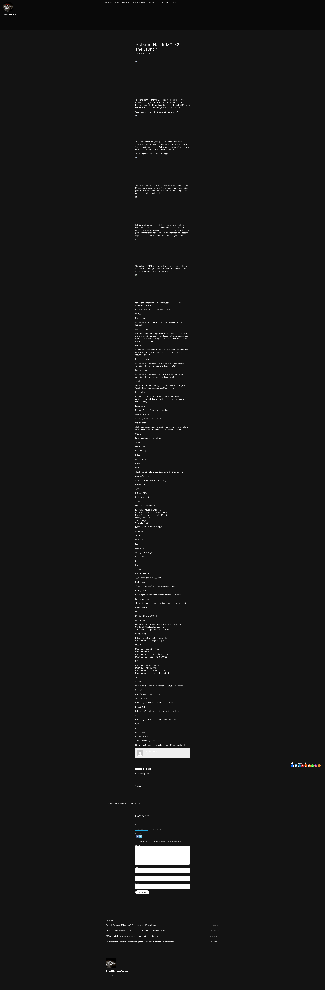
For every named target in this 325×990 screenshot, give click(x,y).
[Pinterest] (302, 765)
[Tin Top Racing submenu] (169, 2)
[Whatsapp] (312, 765)
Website (137, 883)
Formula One (152, 54)
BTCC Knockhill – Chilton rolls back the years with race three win (133, 936)
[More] (319, 765)
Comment (138, 845)
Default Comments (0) (141, 829)
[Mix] (309, 765)
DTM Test (213, 803)
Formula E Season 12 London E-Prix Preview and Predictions (131, 925)
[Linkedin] (299, 765)
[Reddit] (305, 765)
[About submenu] (175, 2)
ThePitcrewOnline (9, 14)
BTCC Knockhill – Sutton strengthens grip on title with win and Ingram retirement (140, 942)
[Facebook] (292, 765)
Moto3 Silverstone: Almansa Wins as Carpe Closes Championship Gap (135, 931)
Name (137, 867)
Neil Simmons (144, 54)
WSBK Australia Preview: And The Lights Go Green (125, 803)
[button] (137, 836)
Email (137, 875)
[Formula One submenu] (129, 2)
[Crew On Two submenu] (139, 2)
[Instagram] (315, 765)
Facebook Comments (155, 829)
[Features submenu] (120, 2)
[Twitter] (296, 765)
